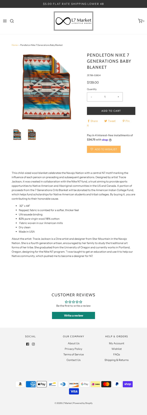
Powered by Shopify (83, 403)
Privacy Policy (73, 349)
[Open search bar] (13, 21)
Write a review (73, 315)
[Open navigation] (5, 21)
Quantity (92, 89)
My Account (116, 343)
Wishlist (117, 349)
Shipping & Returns (117, 360)
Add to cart (111, 110)
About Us (73, 343)
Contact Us (73, 360)
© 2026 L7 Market (63, 403)
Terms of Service (73, 354)
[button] (17, 134)
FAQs (116, 354)
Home (15, 45)
